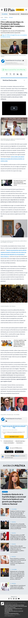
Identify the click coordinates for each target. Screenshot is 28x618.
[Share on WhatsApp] (14, 74)
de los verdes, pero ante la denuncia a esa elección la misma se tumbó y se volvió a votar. (12, 159)
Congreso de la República (9, 442)
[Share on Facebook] (7, 74)
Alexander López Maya (20, 441)
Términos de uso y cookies (10, 607)
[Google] (8, 452)
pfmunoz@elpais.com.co (10, 615)
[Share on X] (10, 74)
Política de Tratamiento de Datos (14, 432)
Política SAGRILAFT (9, 608)
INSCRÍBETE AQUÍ (14, 436)
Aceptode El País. (14, 432)
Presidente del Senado (8, 441)
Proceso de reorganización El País (12, 613)
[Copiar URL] (21, 74)
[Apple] (19, 452)
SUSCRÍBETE (20, 9)
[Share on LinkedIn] (17, 74)
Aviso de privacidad (23, 606)
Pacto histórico (19, 442)
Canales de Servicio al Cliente (18, 605)
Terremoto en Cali (14, 14)
